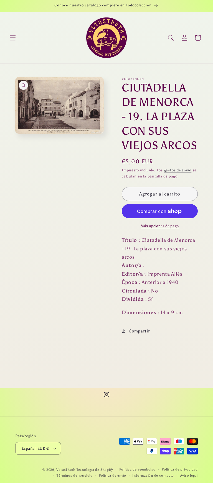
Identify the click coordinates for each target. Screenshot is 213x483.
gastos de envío (178, 170)
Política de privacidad (180, 469)
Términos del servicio (74, 475)
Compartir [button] (139, 331)
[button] (12, 37)
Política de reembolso (137, 469)
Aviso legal (189, 475)
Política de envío (112, 475)
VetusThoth (65, 470)
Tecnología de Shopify (95, 470)
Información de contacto (153, 475)
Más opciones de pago (160, 225)
